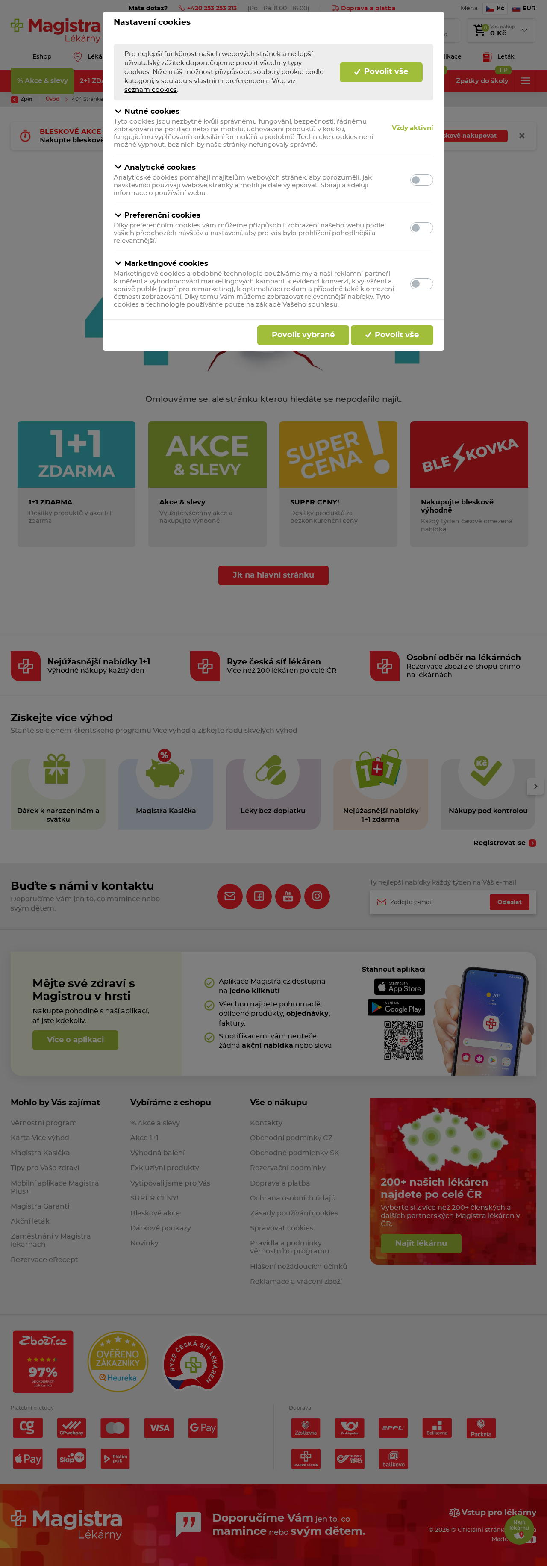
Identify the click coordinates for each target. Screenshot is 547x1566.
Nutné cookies (151, 111)
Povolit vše (385, 72)
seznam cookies (150, 90)
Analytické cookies (160, 167)
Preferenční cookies (162, 215)
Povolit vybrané (303, 335)
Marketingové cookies (166, 263)
